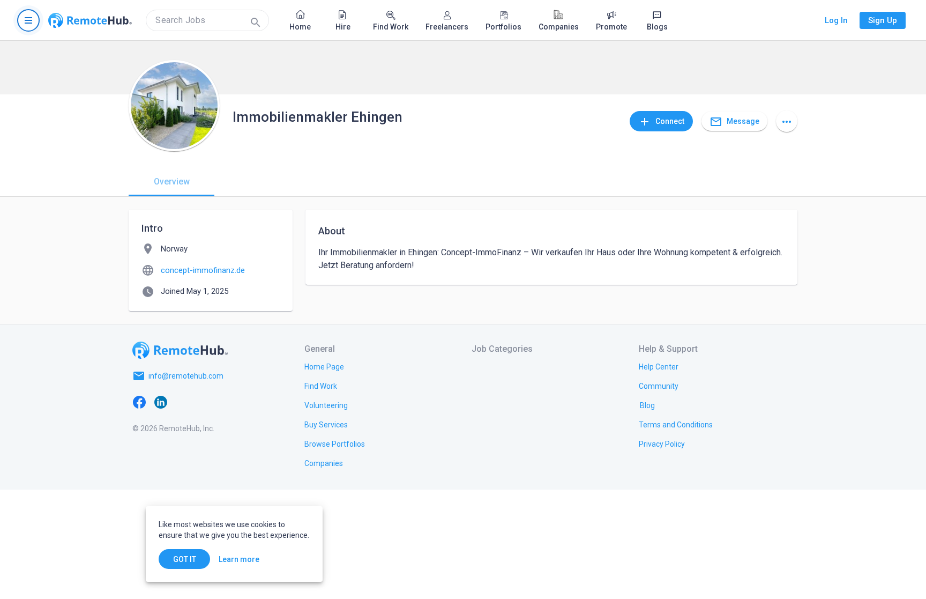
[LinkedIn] (160, 401)
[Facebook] (139, 401)
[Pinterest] (225, 401)
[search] (207, 20)
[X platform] (182, 401)
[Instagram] (203, 401)
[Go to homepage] (90, 20)
